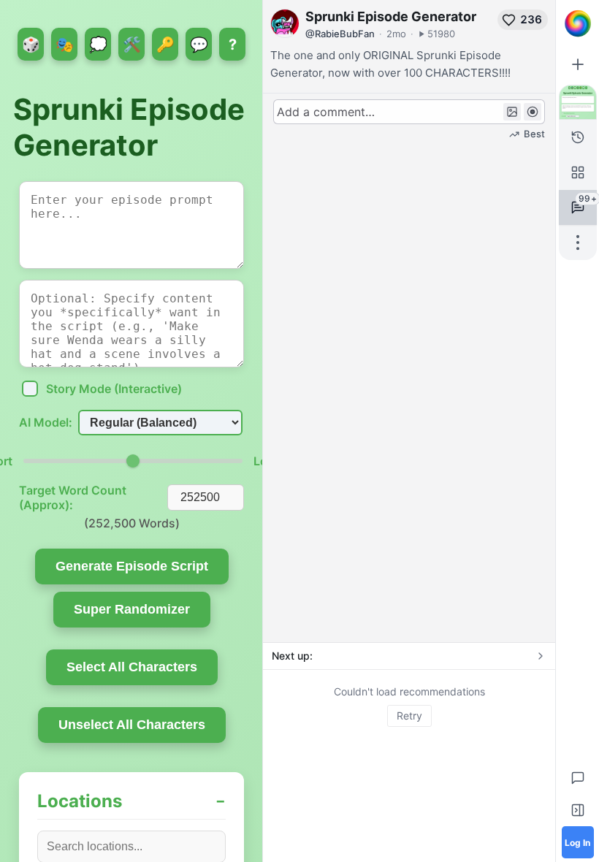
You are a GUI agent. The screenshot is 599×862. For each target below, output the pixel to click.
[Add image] (512, 112)
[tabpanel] (409, 706)
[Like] (508, 20)
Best (534, 134)
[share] (578, 242)
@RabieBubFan (340, 33)
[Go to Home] (577, 23)
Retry (409, 715)
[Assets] (578, 172)
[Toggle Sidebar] (578, 810)
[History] (578, 137)
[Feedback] (578, 778)
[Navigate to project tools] (578, 102)
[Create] (577, 64)
